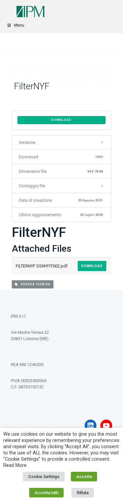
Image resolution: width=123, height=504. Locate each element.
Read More (15, 465)
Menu (19, 25)
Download (61, 120)
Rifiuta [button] (83, 492)
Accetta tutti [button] (46, 492)
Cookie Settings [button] (43, 476)
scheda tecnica (34, 284)
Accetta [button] (84, 476)
